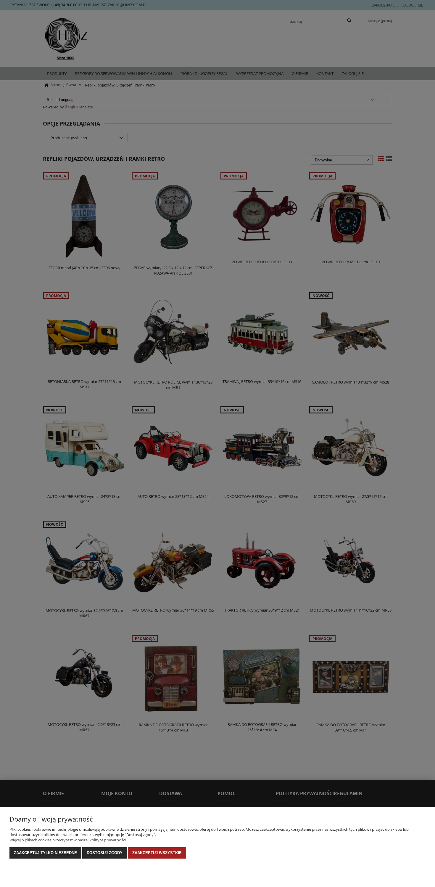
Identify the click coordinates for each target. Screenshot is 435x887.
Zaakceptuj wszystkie (157, 853)
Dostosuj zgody (105, 853)
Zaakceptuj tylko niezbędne (45, 853)
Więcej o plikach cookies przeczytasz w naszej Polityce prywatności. (68, 840)
